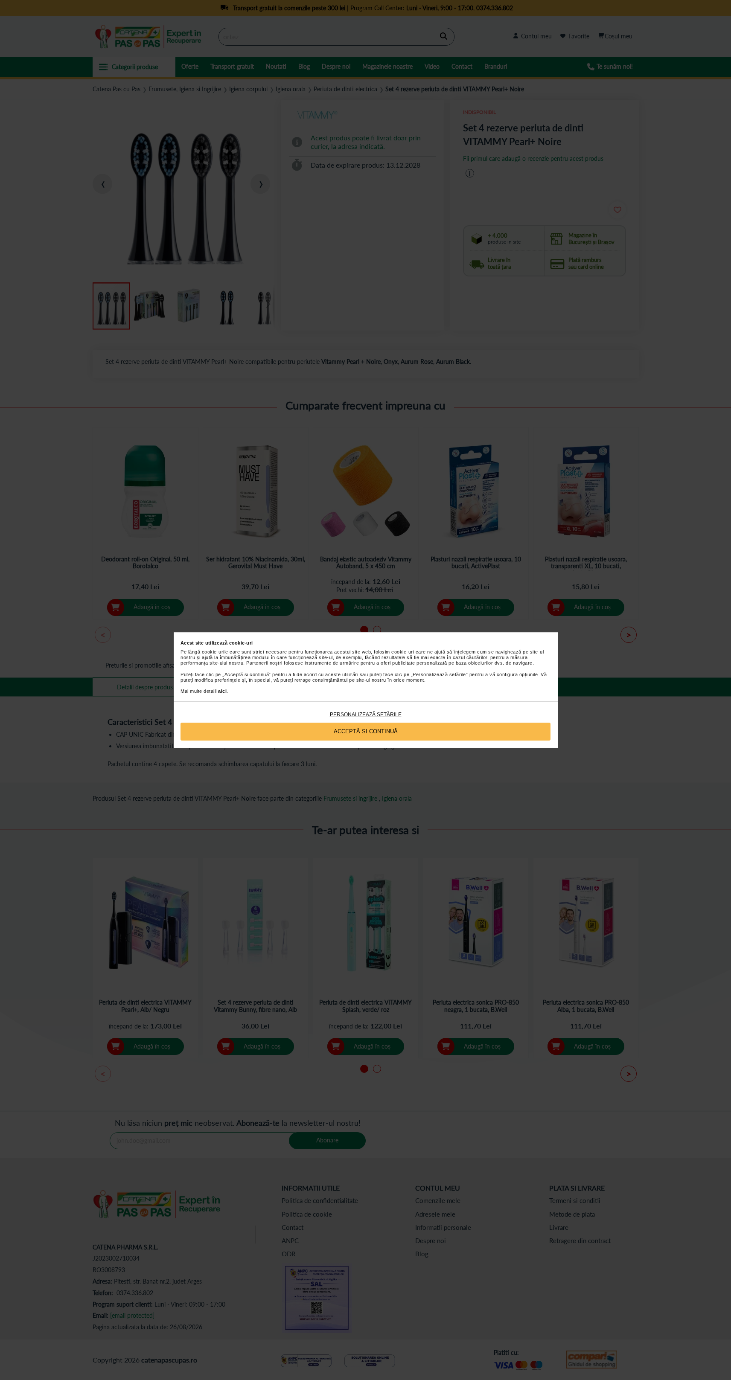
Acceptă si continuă (366, 731)
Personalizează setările (366, 715)
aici (222, 691)
